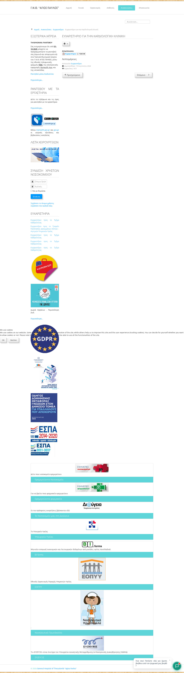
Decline (13, 340)
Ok (3, 340)
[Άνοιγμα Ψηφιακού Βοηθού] (177, 666)
